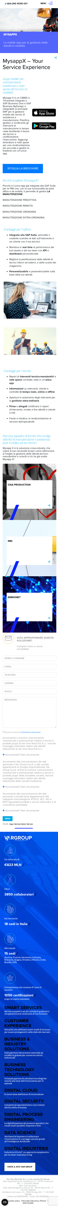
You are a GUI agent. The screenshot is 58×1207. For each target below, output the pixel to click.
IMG (10, 541)
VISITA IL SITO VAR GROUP (19, 1167)
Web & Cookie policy (11, 1201)
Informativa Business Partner (33, 1201)
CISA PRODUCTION (19, 484)
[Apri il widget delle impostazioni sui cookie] (4, 1202)
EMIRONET (14, 597)
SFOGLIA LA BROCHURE (22, 168)
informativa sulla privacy (31, 732)
